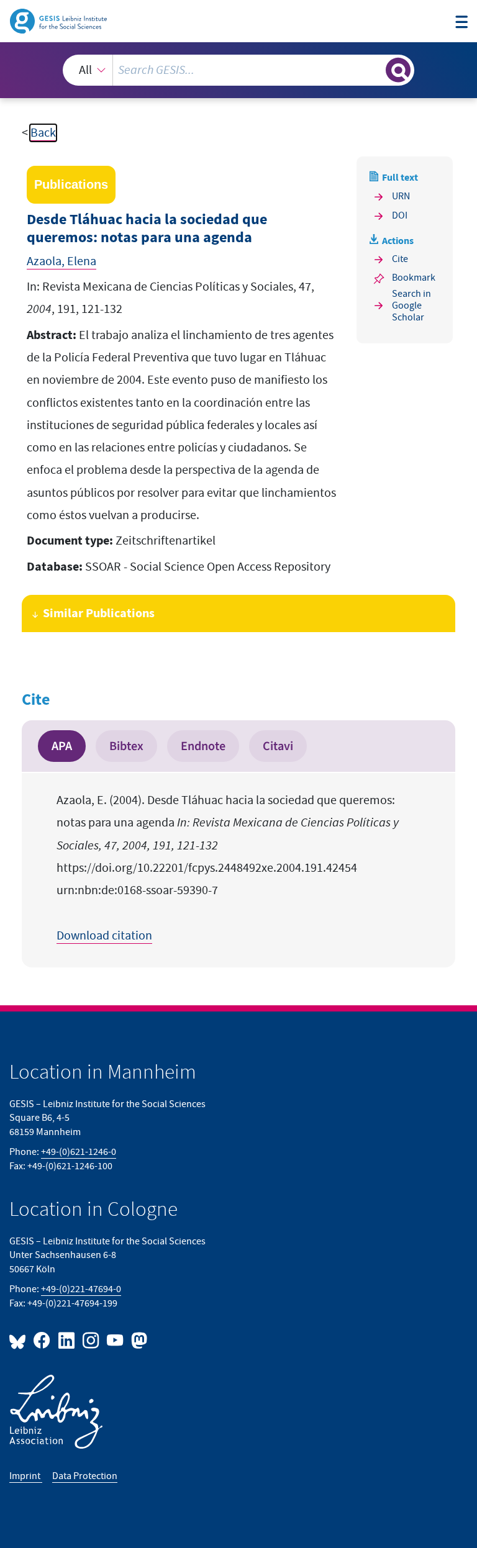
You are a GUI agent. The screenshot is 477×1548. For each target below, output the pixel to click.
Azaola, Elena (61, 261)
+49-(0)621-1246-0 (78, 1152)
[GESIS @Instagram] (92, 1339)
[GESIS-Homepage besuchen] (59, 20)
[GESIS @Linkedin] (67, 1339)
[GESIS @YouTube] (116, 1339)
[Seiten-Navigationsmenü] (461, 23)
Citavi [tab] (278, 746)
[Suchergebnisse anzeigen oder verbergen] (398, 70)
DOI (399, 215)
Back (43, 133)
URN (401, 196)
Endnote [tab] (203, 746)
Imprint (25, 1476)
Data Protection (84, 1476)
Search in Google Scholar (411, 306)
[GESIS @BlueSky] (19, 1339)
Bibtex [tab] (126, 746)
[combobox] (238, 70)
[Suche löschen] (375, 69)
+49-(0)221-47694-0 (81, 1289)
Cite (400, 259)
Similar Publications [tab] (99, 613)
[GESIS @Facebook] (42, 1339)
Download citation (104, 936)
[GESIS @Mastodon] (137, 1339)
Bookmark (413, 277)
